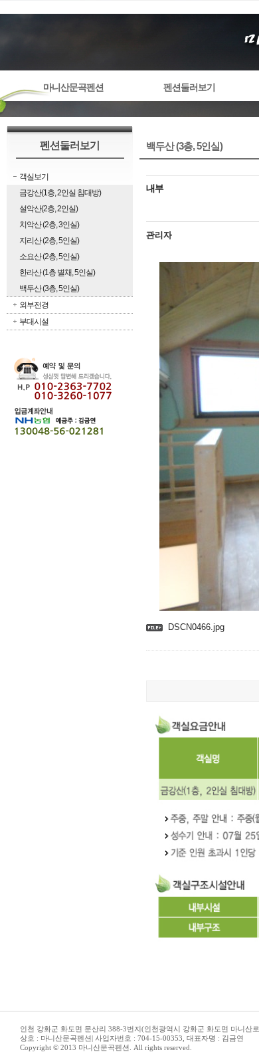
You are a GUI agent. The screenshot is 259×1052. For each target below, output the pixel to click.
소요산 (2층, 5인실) (49, 256)
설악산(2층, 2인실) (48, 208)
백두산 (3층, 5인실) (49, 288)
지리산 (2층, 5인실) (49, 240)
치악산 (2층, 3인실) (49, 224)
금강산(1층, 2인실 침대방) (60, 192)
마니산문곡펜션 (73, 87)
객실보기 (33, 176)
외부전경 (33, 305)
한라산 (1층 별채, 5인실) (57, 272)
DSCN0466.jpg (196, 627)
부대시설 (33, 321)
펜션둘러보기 (189, 87)
